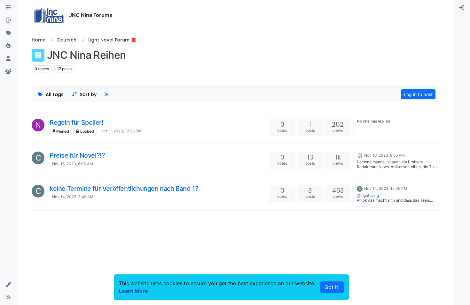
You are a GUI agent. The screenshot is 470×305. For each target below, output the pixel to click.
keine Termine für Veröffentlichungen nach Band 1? (124, 188)
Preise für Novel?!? (77, 155)
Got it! (332, 287)
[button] (8, 284)
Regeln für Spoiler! (76, 122)
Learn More (133, 291)
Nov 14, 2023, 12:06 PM (385, 188)
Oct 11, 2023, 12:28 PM (121, 131)
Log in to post (418, 94)
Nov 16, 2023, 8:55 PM (384, 155)
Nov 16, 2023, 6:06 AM (72, 163)
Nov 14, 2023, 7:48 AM (72, 196)
